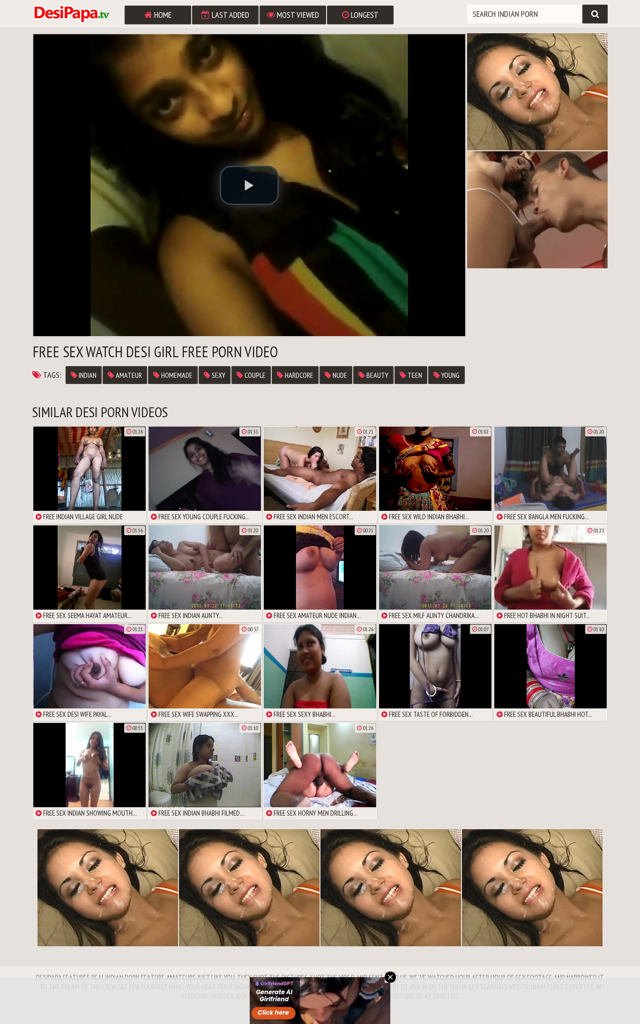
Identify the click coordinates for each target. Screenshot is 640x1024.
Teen (414, 375)
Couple (254, 375)
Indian (87, 375)
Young (450, 375)
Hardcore (298, 375)
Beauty (376, 375)
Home (161, 14)
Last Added (229, 14)
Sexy (217, 375)
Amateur (128, 375)
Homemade (176, 375)
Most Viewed (297, 14)
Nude (339, 375)
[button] (249, 185)
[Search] (595, 14)
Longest (364, 14)
